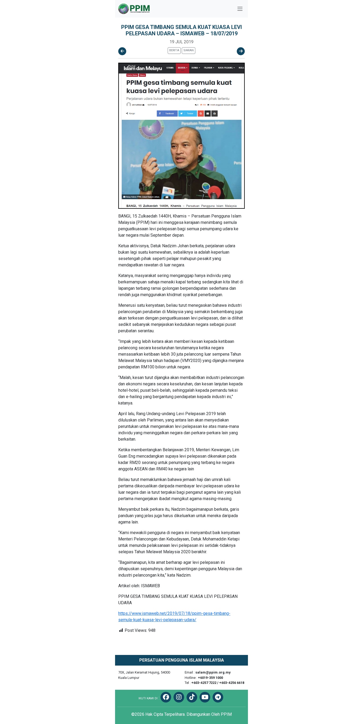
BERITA (174, 50)
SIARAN (188, 50)
